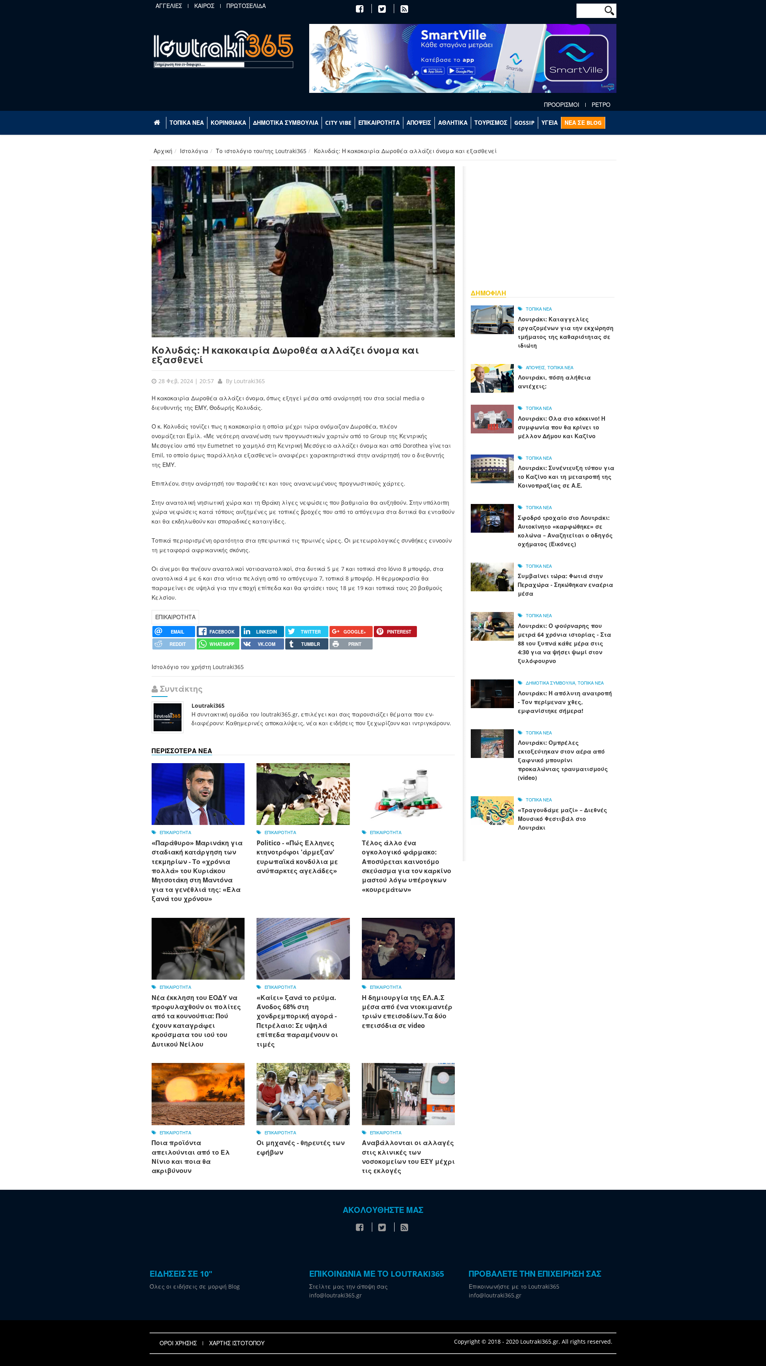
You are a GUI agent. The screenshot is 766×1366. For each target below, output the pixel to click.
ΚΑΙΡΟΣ (204, 6)
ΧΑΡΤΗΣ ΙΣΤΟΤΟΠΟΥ (237, 1343)
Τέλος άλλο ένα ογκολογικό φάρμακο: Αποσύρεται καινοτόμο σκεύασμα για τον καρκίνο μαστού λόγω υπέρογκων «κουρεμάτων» (406, 866)
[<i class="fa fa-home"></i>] (158, 123)
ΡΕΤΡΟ (601, 105)
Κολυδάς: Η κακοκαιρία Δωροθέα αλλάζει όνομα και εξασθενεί (285, 354)
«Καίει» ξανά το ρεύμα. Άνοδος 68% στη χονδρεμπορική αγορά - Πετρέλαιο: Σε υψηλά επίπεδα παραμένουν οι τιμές (297, 1021)
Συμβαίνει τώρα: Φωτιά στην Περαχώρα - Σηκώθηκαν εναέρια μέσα (565, 584)
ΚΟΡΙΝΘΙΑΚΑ (228, 122)
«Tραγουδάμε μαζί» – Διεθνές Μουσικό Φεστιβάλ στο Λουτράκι (562, 818)
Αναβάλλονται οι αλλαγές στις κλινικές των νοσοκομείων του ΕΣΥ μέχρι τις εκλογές (408, 1156)
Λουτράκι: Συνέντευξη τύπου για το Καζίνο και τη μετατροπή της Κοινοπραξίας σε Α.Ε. (566, 476)
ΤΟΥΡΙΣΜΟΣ (490, 122)
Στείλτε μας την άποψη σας (348, 1286)
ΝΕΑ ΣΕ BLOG (583, 122)
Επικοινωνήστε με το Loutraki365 (514, 1286)
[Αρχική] (223, 49)
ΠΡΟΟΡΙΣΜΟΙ (561, 105)
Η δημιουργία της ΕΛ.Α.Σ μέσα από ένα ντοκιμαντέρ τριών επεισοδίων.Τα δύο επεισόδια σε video (407, 1011)
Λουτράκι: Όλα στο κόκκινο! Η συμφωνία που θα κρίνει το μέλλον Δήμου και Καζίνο (561, 427)
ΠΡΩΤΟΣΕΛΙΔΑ (246, 6)
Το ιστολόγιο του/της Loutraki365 (261, 151)
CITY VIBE (338, 122)
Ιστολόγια (194, 151)
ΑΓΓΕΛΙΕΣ (169, 6)
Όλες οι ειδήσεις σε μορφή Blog (195, 1286)
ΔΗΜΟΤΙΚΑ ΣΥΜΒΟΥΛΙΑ (285, 122)
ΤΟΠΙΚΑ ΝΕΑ (187, 122)
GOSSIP (524, 122)
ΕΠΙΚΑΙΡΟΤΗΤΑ (379, 122)
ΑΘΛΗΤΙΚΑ (453, 122)
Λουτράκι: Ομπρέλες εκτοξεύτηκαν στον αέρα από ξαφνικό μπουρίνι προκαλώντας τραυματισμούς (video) (563, 760)
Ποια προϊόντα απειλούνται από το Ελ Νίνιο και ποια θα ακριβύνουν (191, 1156)
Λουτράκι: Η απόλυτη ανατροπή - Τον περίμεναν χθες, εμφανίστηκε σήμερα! (565, 701)
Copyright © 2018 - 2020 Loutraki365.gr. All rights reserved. (533, 1341)
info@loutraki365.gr (335, 1295)
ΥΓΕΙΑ (549, 122)
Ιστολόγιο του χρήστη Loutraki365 (198, 667)
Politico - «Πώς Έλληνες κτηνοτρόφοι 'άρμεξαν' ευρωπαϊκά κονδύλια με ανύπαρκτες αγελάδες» (297, 856)
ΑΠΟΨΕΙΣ (419, 122)
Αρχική (163, 151)
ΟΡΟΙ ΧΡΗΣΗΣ (178, 1343)
